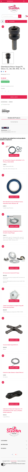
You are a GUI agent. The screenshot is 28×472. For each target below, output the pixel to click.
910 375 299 (4, 1)
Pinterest (6, 71)
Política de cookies (21, 463)
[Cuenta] (23, 1)
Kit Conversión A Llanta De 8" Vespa (11, 272)
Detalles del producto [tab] (14, 118)
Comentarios (14, 122)
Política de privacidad (12, 463)
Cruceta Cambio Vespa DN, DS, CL (10, 344)
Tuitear (3, 71)
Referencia (4, 130)
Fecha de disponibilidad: (6, 131)
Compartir (1, 71)
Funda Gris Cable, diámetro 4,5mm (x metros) (13, 372)
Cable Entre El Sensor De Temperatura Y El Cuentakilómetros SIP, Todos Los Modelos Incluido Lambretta (12, 410)
